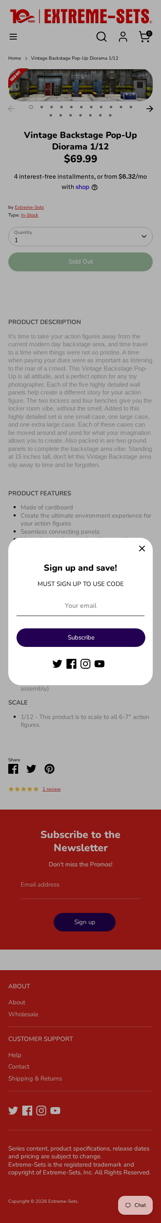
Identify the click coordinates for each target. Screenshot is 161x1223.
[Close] (142, 548)
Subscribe (81, 637)
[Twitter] (57, 664)
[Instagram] (85, 664)
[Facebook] (71, 664)
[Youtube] (99, 664)
